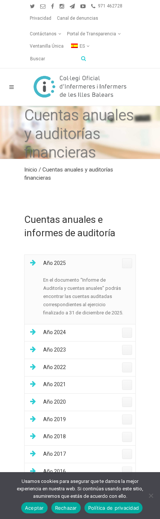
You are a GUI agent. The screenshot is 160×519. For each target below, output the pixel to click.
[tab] (80, 263)
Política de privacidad (113, 508)
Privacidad (40, 18)
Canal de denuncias (77, 18)
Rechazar (66, 508)
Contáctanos (43, 33)
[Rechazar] (150, 495)
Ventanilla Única (47, 46)
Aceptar (34, 508)
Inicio (30, 169)
